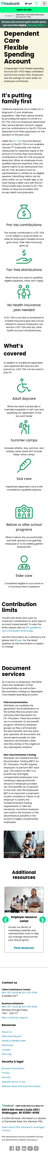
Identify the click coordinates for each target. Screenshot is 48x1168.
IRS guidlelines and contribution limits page (21, 629)
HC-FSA (17, 141)
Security (6, 1077)
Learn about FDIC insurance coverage (22, 1127)
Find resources (24, 948)
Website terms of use (13, 1081)
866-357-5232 (10, 1006)
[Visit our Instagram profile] (36, 1150)
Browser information (13, 1068)
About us (7, 1031)
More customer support (15, 1017)
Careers (6, 1049)
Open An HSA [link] (24, 9)
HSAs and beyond (11, 1036)
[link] (36, 3)
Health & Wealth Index (14, 1040)
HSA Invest (7, 1045)
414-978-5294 (29, 992)
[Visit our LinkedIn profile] (24, 1150)
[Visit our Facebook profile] (12, 1150)
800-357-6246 (10, 992)
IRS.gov (19, 640)
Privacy (6, 1072)
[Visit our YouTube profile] (30, 1150)
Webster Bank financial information (21, 1086)
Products (8, 16)
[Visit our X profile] (18, 1150)
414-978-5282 (29, 1006)
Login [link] (29, 3)
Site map (7, 1054)
